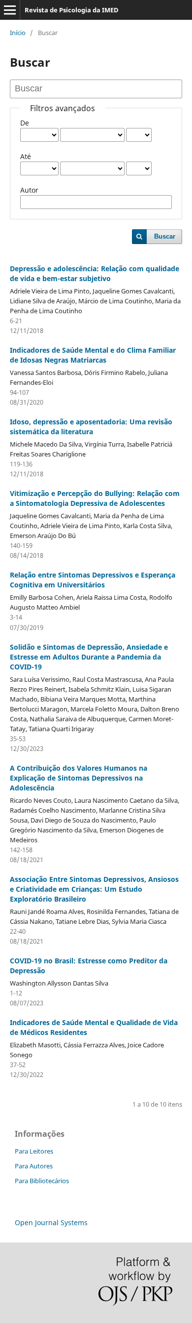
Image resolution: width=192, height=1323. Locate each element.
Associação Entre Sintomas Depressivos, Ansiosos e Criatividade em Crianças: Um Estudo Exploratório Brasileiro (94, 889)
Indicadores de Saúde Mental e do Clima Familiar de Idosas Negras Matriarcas (93, 355)
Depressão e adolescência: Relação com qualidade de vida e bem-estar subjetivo (94, 273)
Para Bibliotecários (42, 1180)
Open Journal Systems (51, 1222)
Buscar (164, 236)
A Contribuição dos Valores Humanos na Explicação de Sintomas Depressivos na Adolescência (78, 777)
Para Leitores (34, 1151)
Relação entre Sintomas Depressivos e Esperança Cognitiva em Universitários (92, 579)
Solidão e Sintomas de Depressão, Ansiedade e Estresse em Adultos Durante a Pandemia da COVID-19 (89, 656)
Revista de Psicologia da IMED (72, 9)
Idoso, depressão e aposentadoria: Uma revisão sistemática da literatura (91, 426)
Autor (29, 190)
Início (18, 32)
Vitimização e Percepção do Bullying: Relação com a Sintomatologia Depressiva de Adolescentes (95, 498)
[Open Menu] (10, 10)
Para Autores (34, 1165)
